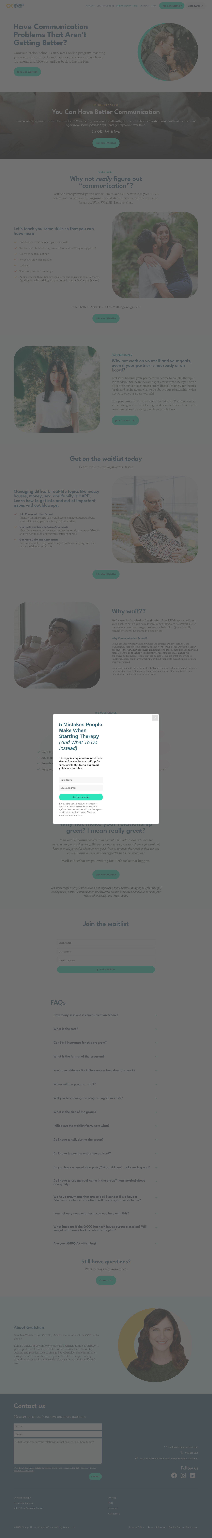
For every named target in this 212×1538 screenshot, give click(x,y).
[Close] (155, 718)
